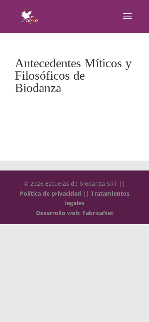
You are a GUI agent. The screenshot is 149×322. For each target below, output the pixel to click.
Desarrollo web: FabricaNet (74, 213)
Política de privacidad (50, 193)
